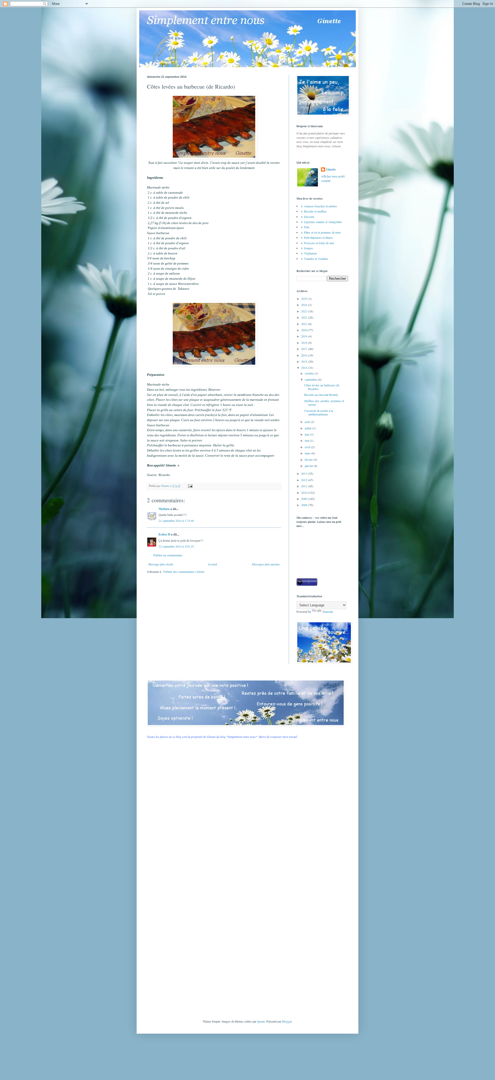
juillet (308, 428)
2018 (304, 343)
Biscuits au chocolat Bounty (321, 395)
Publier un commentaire (167, 555)
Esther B (164, 534)
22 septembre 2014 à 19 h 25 (176, 546)
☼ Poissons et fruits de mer (317, 243)
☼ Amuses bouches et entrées (318, 206)
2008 (304, 505)
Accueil (212, 564)
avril (308, 447)
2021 (304, 324)
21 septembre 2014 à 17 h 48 (176, 520)
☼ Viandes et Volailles (314, 259)
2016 (304, 355)
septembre (311, 379)
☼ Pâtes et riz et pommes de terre (320, 232)
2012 (304, 480)
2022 (304, 317)
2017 (304, 349)
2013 (304, 473)
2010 (304, 492)
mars (308, 453)
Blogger (287, 1021)
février (309, 459)
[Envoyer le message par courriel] (190, 486)
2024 (304, 305)
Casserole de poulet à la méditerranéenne (318, 412)
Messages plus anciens (266, 564)
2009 (304, 499)
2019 (304, 336)
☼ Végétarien (308, 253)
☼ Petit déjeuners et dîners (316, 237)
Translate (327, 611)
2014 (304, 367)
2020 (304, 330)
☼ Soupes (306, 248)
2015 (304, 361)
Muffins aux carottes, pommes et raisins (324, 402)
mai (307, 440)
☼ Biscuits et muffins (313, 211)
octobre (310, 373)
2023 (304, 311)
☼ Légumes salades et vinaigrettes (321, 222)
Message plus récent (160, 564)
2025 (304, 298)
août (308, 422)
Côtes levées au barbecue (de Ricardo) (321, 387)
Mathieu (164, 509)
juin (307, 434)
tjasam (261, 1021)
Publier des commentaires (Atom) (183, 571)
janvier (309, 466)
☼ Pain (304, 227)
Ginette (331, 169)
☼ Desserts (307, 217)
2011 (304, 486)
